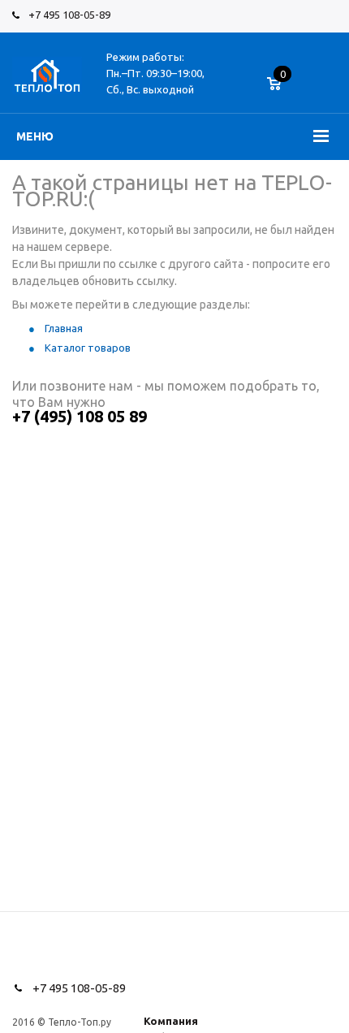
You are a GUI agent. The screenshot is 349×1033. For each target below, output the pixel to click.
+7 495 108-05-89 (69, 14)
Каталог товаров (88, 347)
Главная (64, 328)
